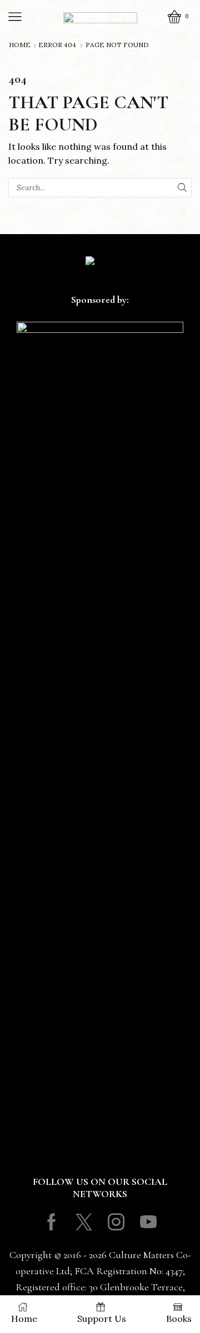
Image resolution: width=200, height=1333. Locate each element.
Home (20, 45)
